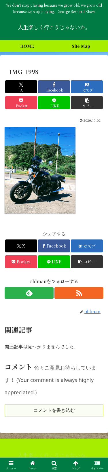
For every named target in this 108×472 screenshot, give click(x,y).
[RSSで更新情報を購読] (78, 293)
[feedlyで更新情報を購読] (29, 293)
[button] (87, 102)
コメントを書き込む (54, 410)
